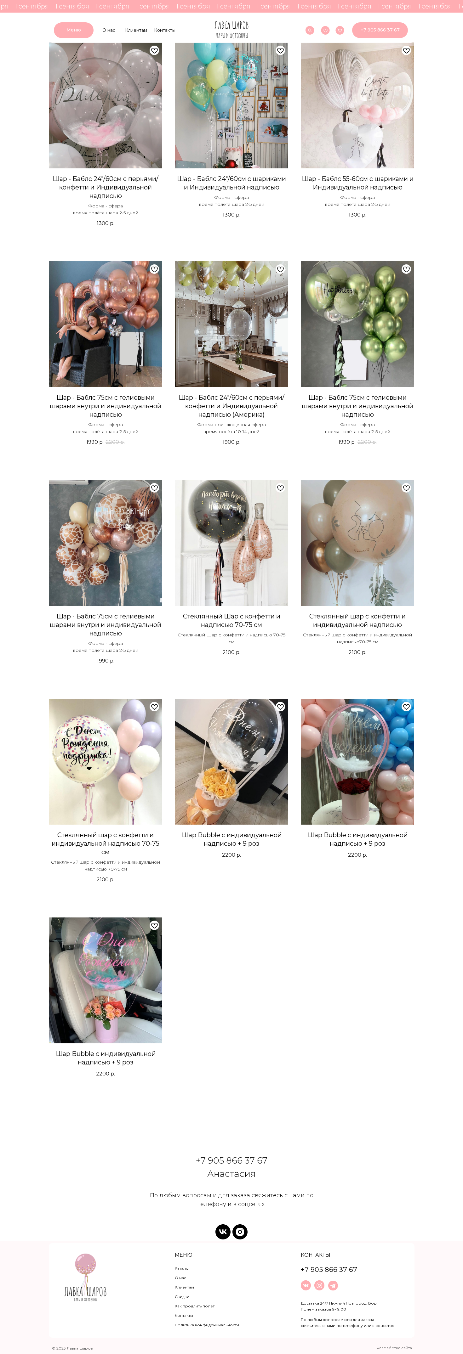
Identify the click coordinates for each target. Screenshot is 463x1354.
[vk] (223, 1231)
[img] (231, 30)
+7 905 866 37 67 (231, 1160)
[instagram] (240, 1231)
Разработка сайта (394, 1348)
